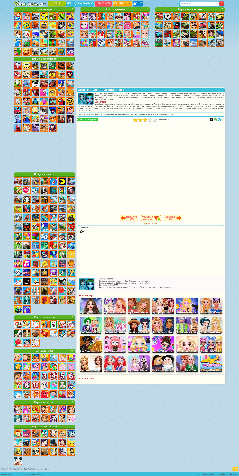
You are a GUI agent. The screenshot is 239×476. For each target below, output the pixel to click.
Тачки (44, 84)
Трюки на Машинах (27, 43)
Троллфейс (27, 75)
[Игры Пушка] (27, 291)
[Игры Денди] (44, 273)
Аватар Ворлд (44, 119)
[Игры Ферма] (53, 245)
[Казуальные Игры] (53, 291)
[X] (211, 119)
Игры (56, 3)
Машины (220, 16)
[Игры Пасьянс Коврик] (18, 333)
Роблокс (61, 110)
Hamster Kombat (44, 128)
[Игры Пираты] (71, 236)
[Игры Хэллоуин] (27, 227)
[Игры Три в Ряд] (71, 245)
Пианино (102, 43)
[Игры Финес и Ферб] (18, 443)
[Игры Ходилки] (18, 282)
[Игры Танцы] (62, 409)
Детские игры (44, 351)
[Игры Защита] (62, 200)
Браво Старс (70, 101)
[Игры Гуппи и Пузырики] (62, 433)
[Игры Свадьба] (27, 418)
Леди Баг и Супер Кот (35, 75)
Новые (18, 16)
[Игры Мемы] (62, 300)
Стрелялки (185, 43)
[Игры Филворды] (62, 264)
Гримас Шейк (35, 128)
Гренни (44, 110)
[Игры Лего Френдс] (71, 409)
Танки (185, 16)
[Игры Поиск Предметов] (18, 254)
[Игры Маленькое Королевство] (62, 367)
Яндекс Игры (70, 16)
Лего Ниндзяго (53, 66)
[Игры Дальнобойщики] (27, 181)
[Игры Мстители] (62, 452)
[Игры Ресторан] (44, 409)
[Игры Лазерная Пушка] (18, 245)
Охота (220, 43)
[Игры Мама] (62, 418)
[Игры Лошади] (18, 200)
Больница (93, 34)
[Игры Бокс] (44, 300)
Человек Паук (35, 92)
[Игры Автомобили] (35, 181)
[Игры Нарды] (44, 333)
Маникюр (102, 34)
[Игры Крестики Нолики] (35, 343)
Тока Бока (35, 119)
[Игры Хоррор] (27, 282)
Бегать (176, 43)
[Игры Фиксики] (18, 433)
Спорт (35, 25)
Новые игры (103, 3)
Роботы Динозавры (168, 34)
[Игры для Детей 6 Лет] (71, 376)
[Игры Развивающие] (35, 358)
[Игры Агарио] (27, 190)
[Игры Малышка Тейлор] (53, 394)
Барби (110, 16)
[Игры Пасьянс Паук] (53, 324)
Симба (53, 119)
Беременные (145, 25)
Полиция (159, 34)
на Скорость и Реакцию (18, 43)
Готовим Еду (119, 43)
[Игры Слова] (53, 282)
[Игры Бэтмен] (53, 443)
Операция (110, 34)
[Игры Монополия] (27, 343)
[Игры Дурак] (18, 324)
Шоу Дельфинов (27, 84)
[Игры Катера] (53, 236)
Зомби (194, 16)
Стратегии (176, 16)
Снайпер (211, 25)
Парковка (159, 16)
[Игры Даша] (18, 376)
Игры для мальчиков (80, 3)
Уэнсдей (70, 119)
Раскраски (145, 16)
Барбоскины (70, 84)
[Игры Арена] (35, 209)
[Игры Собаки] (53, 409)
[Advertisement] (45, 151)
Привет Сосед (18, 119)
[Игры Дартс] (44, 282)
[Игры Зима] (71, 282)
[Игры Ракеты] (62, 273)
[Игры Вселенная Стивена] (62, 443)
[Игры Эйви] (44, 418)
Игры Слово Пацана (61, 119)
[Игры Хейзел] (62, 358)
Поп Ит (18, 25)
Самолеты (194, 43)
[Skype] (219, 119)
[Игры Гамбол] (44, 433)
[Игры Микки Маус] (18, 461)
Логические (70, 25)
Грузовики (185, 25)
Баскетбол (27, 52)
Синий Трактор (35, 101)
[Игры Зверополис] (35, 433)
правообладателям (214, 474)
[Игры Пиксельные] (18, 236)
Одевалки (110, 25)
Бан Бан (18, 128)
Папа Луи (136, 25)
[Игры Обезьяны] (27, 394)
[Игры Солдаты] (62, 236)
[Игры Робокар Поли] (71, 433)
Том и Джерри (18, 101)
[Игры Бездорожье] (53, 209)
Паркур (211, 43)
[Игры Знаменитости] (71, 418)
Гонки (202, 25)
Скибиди (27, 128)
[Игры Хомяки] (71, 394)
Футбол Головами (44, 52)
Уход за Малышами (145, 34)
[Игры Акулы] (35, 200)
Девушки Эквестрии (93, 16)
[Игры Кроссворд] (44, 227)
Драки (194, 25)
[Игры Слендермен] (71, 190)
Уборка (93, 43)
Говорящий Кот (44, 66)
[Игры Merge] (18, 309)
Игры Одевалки (91, 119)
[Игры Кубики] (35, 227)
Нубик (70, 110)
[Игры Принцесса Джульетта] (27, 367)
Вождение (35, 52)
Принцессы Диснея (128, 34)
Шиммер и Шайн (61, 92)
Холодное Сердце (93, 25)
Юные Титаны (27, 101)
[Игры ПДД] (62, 190)
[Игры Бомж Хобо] (71, 452)
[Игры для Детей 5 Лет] (62, 376)
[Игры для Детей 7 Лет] (18, 385)
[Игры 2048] (71, 254)
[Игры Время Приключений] (35, 443)
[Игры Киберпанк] (71, 218)
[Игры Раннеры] (35, 273)
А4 (27, 110)
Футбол (168, 16)
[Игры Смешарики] (53, 358)
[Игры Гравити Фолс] (53, 433)
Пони (84, 16)
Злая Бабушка (44, 75)
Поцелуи (128, 25)
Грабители (185, 34)
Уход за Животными (128, 43)
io (53, 25)
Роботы (220, 25)
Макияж (119, 34)
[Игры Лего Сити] (35, 218)
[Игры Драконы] (71, 227)
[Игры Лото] (71, 333)
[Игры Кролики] (71, 385)
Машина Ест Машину (194, 34)
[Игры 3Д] (44, 236)
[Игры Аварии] (18, 227)
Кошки (102, 25)
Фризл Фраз (44, 92)
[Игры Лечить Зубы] (35, 418)
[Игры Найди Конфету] (53, 367)
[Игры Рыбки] (27, 376)
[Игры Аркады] (62, 181)
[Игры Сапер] (62, 333)
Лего (53, 75)
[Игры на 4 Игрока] (44, 181)
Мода (136, 34)
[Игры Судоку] (53, 333)
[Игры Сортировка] (27, 309)
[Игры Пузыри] (35, 376)
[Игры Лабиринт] (27, 300)
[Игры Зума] (35, 236)
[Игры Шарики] (27, 236)
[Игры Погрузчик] (44, 200)
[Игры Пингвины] (18, 394)
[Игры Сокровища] (18, 264)
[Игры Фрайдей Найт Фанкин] (44, 254)
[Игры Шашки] (35, 333)
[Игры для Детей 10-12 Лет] (35, 385)
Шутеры (168, 43)
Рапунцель (84, 34)
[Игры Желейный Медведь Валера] (44, 394)
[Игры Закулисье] (44, 291)
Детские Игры (44, 16)
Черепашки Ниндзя (159, 25)
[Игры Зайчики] (62, 385)
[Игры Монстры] (53, 273)
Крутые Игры (70, 43)
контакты (200, 474)
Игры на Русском (35, 34)
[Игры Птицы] (62, 282)
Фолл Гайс (44, 101)
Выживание (176, 34)
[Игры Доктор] (53, 218)
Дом (136, 43)
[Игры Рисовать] (44, 385)
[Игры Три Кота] (35, 394)
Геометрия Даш (27, 25)
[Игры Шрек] (18, 452)
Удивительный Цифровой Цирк (53, 128)
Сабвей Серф (61, 75)
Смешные (44, 25)
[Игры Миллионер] (27, 273)
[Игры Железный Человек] (44, 452)
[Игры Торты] (35, 264)
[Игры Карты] (35, 324)
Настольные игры (44, 317)
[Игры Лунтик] (35, 367)
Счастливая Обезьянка (70, 92)
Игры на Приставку (70, 52)
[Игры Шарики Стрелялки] (53, 181)
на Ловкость (61, 16)
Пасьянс (27, 34)
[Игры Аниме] (18, 418)
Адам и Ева (53, 92)
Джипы (202, 43)
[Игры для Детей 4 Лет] (53, 376)
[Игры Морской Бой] (44, 218)
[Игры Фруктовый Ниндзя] (18, 190)
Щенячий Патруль (35, 66)
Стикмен (176, 25)
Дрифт (220, 34)
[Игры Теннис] (62, 291)
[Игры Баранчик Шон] (27, 443)
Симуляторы (35, 16)
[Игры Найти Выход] (53, 190)
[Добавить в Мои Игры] (151, 218)
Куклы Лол (145, 43)
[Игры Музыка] (27, 264)
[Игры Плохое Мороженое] (27, 200)
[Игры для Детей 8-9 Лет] (27, 385)
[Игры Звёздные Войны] (44, 245)
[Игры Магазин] (27, 409)
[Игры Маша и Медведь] (27, 358)
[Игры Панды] (18, 273)
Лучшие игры (45, 9)
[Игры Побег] (44, 190)
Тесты (119, 16)
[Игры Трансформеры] (53, 452)
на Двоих (53, 16)
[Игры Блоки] (35, 254)
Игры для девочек (115, 9)
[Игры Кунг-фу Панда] (35, 452)
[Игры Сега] (35, 245)
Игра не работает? (151, 224)
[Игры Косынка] (44, 324)
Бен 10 (211, 34)
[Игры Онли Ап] (35, 300)
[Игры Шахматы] (27, 333)
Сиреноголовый (53, 101)
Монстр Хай (128, 16)
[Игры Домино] (71, 324)
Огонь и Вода (102, 16)
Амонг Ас (61, 101)
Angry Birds (70, 75)
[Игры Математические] (71, 358)
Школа (18, 52)
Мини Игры (70, 34)
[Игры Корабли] (62, 209)
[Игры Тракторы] (62, 227)
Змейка (35, 43)
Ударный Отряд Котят (18, 92)
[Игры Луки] (53, 200)
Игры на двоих (122, 3)
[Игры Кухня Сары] (18, 409)
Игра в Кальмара (18, 110)
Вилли (18, 66)
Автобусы (159, 43)
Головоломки (44, 43)
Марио (27, 92)
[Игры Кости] (18, 343)
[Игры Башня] (18, 291)
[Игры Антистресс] (71, 273)
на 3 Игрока (53, 43)
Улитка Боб (70, 66)
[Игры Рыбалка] (53, 227)
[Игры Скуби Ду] (27, 452)
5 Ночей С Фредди (61, 66)
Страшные (61, 25)
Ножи (44, 34)
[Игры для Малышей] (18, 358)
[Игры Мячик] (71, 264)
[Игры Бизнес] (53, 264)
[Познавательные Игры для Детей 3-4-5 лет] (44, 358)
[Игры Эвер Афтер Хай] (53, 418)
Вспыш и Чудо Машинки (53, 84)
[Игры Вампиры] (53, 300)
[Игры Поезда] (18, 218)
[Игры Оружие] (27, 245)
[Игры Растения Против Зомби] (62, 254)
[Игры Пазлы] (18, 367)
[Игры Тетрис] (53, 254)
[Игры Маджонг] (27, 324)
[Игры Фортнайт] (62, 218)
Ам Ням (18, 84)
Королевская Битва (202, 16)
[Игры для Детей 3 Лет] (44, 376)
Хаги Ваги (53, 110)
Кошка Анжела (84, 25)
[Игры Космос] (27, 209)
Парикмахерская (119, 25)
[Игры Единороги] (44, 367)
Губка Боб (27, 66)
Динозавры (53, 34)
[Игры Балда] (71, 291)
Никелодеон (61, 43)
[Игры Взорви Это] (35, 190)
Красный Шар (18, 75)
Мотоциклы (168, 25)
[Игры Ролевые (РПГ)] (71, 181)
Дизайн (84, 43)
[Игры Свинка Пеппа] (71, 367)
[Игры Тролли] (27, 433)
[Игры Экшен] (18, 181)
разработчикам (231, 474)
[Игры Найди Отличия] (62, 394)
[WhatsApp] (215, 119)
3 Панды (35, 84)
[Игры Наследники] (44, 443)
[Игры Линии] (27, 254)
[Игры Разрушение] (44, 264)
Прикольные (61, 34)
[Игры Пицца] (35, 409)
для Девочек (27, 16)
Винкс (110, 43)
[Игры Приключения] (18, 209)
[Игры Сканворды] (35, 291)
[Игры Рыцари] (71, 300)
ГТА (202, 34)
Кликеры (18, 34)
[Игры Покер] (62, 324)
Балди (35, 110)
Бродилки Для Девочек (136, 16)
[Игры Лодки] (27, 218)
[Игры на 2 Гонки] (71, 200)
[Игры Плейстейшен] (18, 300)
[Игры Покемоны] (71, 443)
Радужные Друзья (27, 119)
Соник (61, 84)
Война (53, 52)
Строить (61, 52)
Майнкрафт (211, 16)
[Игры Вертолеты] (44, 209)
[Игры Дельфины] (53, 385)
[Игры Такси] (71, 209)
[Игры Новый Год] (62, 245)
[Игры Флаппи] (35, 282)
